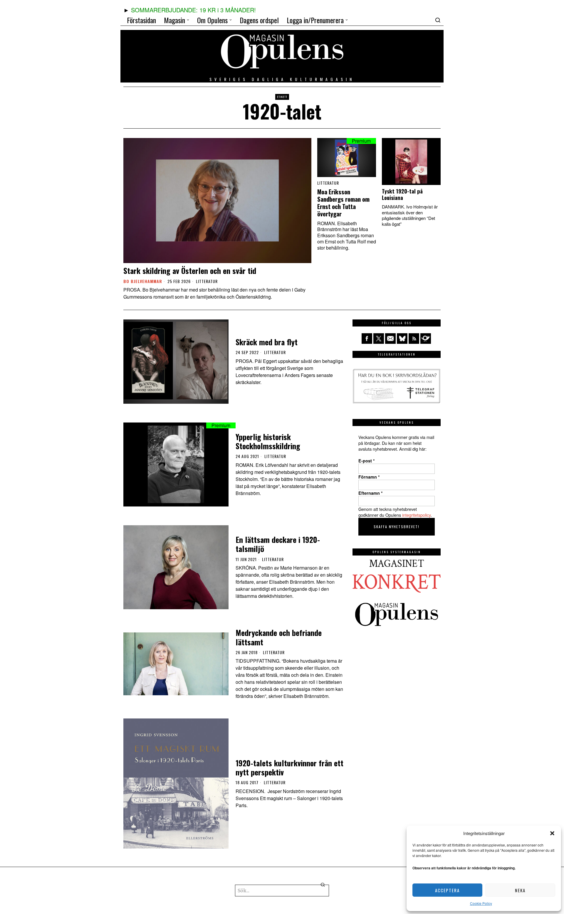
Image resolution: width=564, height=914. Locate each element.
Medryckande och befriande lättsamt (279, 637)
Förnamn (369, 477)
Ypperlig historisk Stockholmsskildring (268, 441)
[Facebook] (367, 338)
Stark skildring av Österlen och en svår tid (189, 270)
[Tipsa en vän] (390, 338)
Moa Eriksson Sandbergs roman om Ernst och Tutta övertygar (343, 203)
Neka (520, 890)
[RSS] (414, 338)
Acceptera (447, 890)
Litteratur (207, 281)
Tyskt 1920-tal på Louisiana (402, 194)
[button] (552, 833)
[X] (378, 338)
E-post (366, 461)
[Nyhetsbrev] (425, 338)
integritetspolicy (416, 515)
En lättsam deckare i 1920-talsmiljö (278, 544)
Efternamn (370, 493)
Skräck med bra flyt (267, 341)
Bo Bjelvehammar (142, 281)
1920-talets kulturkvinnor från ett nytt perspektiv (289, 767)
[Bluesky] (402, 338)
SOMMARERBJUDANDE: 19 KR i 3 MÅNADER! (193, 10)
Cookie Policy (481, 903)
